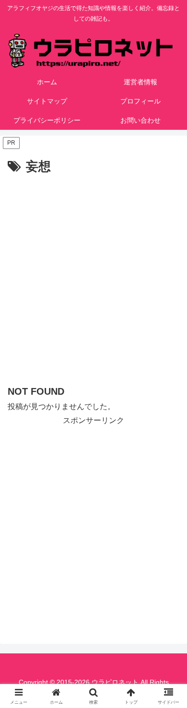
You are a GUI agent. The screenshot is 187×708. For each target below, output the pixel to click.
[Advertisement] (93, 275)
